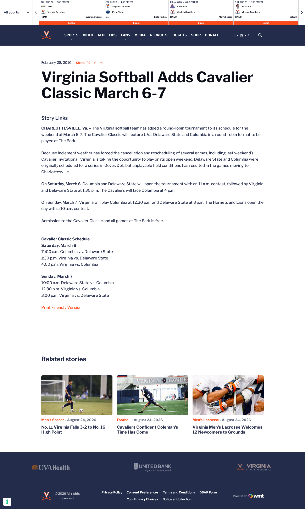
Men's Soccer (52, 420)
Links (71, 22)
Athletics (107, 35)
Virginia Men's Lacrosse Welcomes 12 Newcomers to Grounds (227, 430)
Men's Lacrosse (206, 420)
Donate (212, 35)
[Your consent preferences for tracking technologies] (7, 502)
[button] (36, 12)
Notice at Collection (177, 499)
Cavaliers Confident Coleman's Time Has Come (147, 430)
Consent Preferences (143, 492)
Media (140, 35)
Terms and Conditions (179, 492)
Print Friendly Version (61, 307)
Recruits (158, 35)
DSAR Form (208, 492)
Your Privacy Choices (142, 499)
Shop (196, 35)
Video (88, 35)
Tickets (179, 35)
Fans (125, 35)
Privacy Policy (111, 492)
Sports (71, 35)
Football (124, 420)
